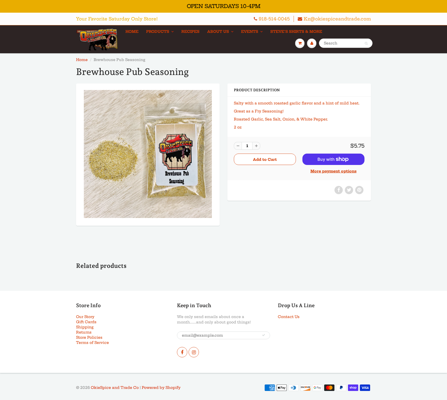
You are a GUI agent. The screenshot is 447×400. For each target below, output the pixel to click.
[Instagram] (194, 352)
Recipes (190, 31)
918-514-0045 (274, 18)
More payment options (333, 171)
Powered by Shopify (161, 387)
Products (157, 31)
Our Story (85, 316)
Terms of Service (92, 342)
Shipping (85, 327)
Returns (84, 332)
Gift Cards (86, 322)
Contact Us (289, 316)
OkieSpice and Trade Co (115, 387)
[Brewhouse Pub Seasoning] (147, 153)
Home (131, 31)
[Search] (366, 43)
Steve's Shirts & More (296, 31)
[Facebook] (182, 352)
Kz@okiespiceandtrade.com (337, 18)
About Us (218, 31)
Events (249, 31)
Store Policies (89, 337)
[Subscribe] (263, 335)
